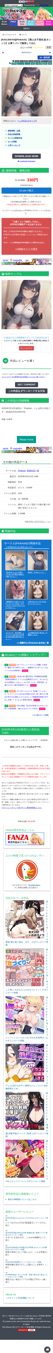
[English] (26, 2)
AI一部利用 (23, 61)
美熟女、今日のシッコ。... (37, 572)
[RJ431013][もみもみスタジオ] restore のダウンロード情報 (27, 1219)
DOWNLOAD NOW (26, 156)
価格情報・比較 (14, 131)
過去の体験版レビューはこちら (22, 1199)
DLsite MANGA (31, 23)
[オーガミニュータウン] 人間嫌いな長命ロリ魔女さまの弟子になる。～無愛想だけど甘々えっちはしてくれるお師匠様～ (26, 668)
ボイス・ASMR (46, 61)
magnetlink (17, 260)
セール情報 (12, 142)
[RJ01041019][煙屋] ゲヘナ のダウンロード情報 (23, 1262)
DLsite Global (48, 23)
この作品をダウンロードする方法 (26, 391)
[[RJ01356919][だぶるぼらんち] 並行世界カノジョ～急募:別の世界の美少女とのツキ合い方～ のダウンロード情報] (10, 52)
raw (27, 260)
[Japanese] (20, 2)
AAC (23, 35)
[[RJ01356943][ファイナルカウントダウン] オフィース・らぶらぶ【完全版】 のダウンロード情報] (42, 52)
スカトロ (21, 63)
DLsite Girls (22, 23)
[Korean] (23, 2)
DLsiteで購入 (26, 190)
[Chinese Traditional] (32, 2)
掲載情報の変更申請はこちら (38, 522)
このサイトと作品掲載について (20, 1298)
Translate (44, 5)
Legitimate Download (27, 161)
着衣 (49, 63)
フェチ (27, 63)
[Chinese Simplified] (29, 2)
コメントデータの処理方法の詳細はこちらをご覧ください (23, 377)
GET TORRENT (27, 384)
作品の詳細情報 (14, 134)
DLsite (31, 61)
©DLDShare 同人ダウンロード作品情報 (18, 1327)
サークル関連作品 (15, 138)
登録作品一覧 (33, 471)
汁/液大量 (39, 63)
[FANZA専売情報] (27, 839)
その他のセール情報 (40, 715)
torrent (5, 260)
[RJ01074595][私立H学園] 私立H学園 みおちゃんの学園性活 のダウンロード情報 (26, 1249)
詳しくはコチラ (26, 348)
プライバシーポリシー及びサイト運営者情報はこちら (22, 808)
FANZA (13, 22)
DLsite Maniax (4, 23)
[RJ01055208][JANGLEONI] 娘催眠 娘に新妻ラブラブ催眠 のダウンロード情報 (26, 1234)
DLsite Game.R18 (40, 23)
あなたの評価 (26, 47)
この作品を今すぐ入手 (27, 121)
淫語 (45, 63)
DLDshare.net (9, 35)
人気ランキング (14, 145)
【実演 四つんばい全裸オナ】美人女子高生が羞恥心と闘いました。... (14, 574)
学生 (32, 63)
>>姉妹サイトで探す (26, 249)
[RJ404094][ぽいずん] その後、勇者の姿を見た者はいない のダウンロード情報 (26, 1276)
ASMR (14, 63)
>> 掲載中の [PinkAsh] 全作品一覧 (33, 643)
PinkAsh (37, 61)
